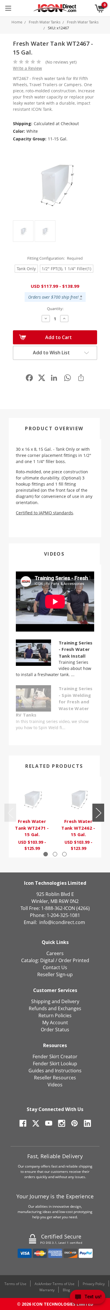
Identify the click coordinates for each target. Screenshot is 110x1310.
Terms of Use (15, 1283)
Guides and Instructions (55, 1070)
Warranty (47, 1289)
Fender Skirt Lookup (55, 1063)
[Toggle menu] (8, 8)
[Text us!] (87, 1298)
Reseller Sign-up (55, 974)
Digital (47, 960)
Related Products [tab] (54, 766)
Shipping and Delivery (55, 1001)
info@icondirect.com (62, 922)
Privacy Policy (94, 1283)
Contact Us (55, 967)
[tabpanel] (32, 817)
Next (98, 812)
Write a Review (27, 68)
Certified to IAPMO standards (44, 513)
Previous (10, 812)
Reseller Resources (55, 1077)
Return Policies (55, 1015)
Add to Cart (58, 337)
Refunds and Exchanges (55, 1008)
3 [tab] (64, 854)
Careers (55, 953)
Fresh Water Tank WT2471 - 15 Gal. (32, 827)
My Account (55, 1022)
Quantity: (55, 308)
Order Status (55, 1029)
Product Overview (54, 428)
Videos (54, 554)
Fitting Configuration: (55, 258)
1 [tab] (45, 854)
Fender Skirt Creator (55, 1056)
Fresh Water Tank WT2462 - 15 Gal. (78, 827)
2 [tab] (55, 854)
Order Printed (73, 960)
